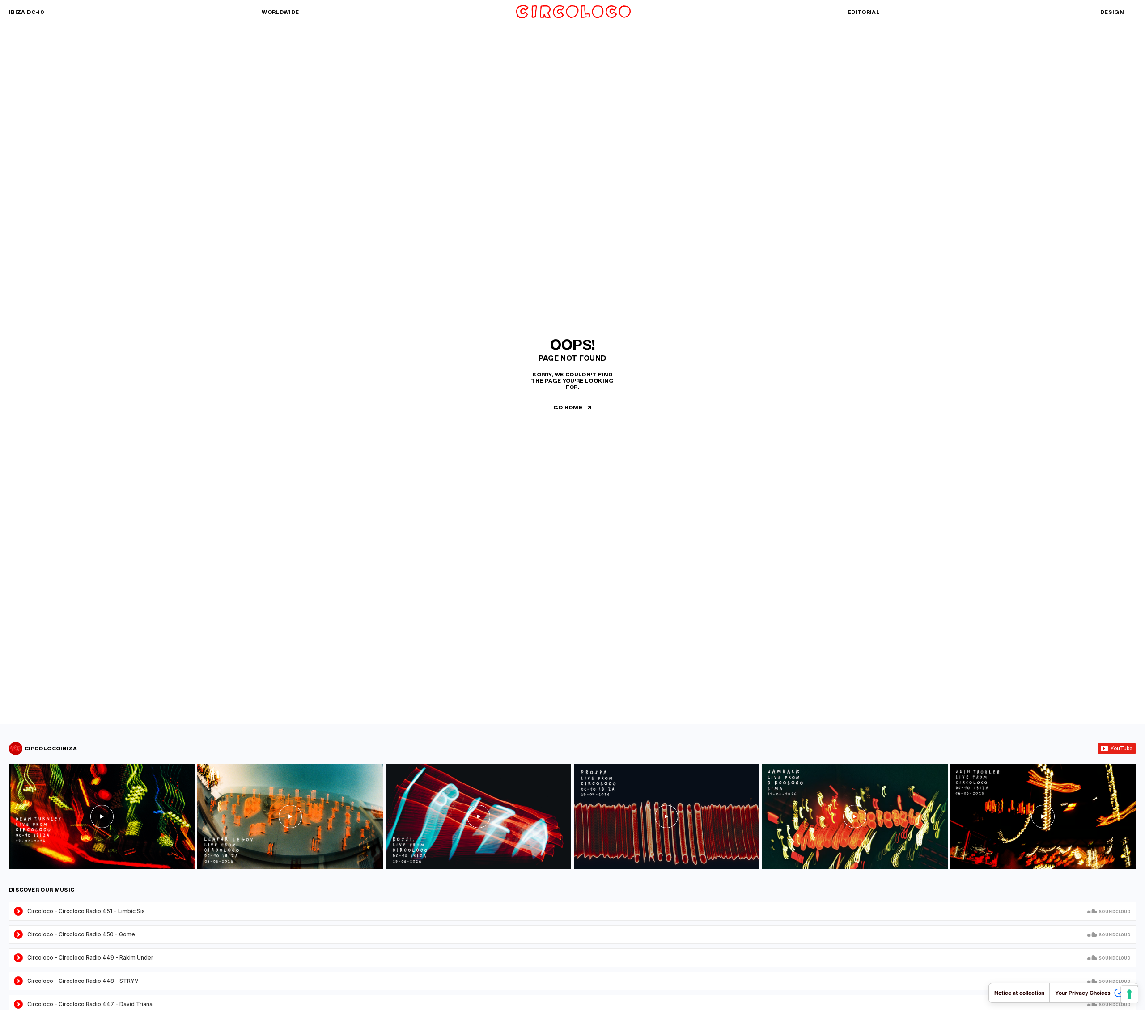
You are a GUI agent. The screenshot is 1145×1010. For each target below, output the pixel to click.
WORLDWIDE (280, 12)
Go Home (568, 407)
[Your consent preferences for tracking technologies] (1129, 994)
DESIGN (1112, 12)
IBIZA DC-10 (26, 12)
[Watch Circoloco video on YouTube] (102, 816)
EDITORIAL (864, 12)
